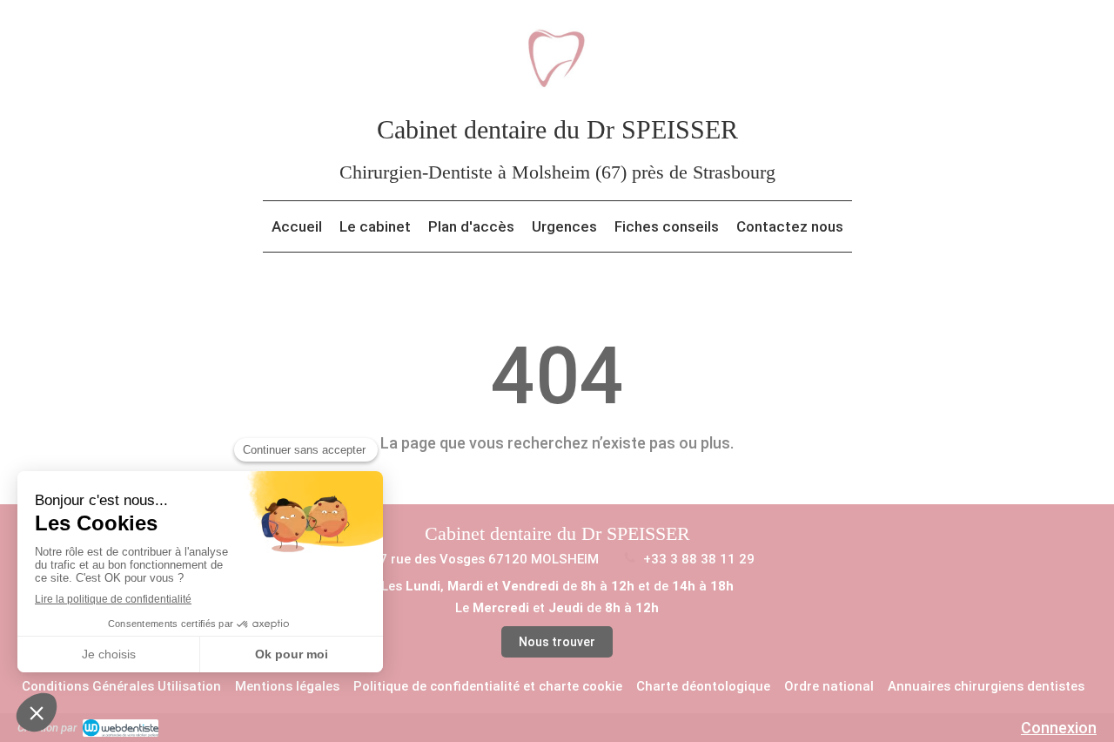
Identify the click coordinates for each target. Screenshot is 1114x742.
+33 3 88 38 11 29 (699, 559)
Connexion (1059, 727)
